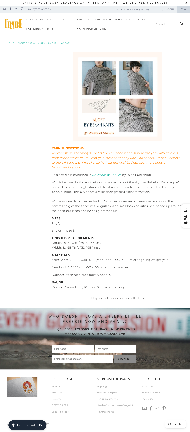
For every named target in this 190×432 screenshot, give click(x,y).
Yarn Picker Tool (60, 411)
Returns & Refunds (107, 399)
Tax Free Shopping (107, 392)
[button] (32, 19)
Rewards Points (105, 411)
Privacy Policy (149, 386)
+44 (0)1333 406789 (38, 9)
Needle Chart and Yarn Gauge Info (115, 405)
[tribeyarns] (13, 24)
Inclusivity (147, 399)
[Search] (181, 24)
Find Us (56, 386)
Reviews (56, 399)
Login (170, 9)
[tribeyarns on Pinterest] (21, 9)
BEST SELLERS (60, 405)
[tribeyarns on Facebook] (10, 9)
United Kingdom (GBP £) (132, 9)
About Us (57, 392)
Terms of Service (151, 392)
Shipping (102, 386)
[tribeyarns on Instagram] (16, 9)
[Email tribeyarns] (4, 9)
